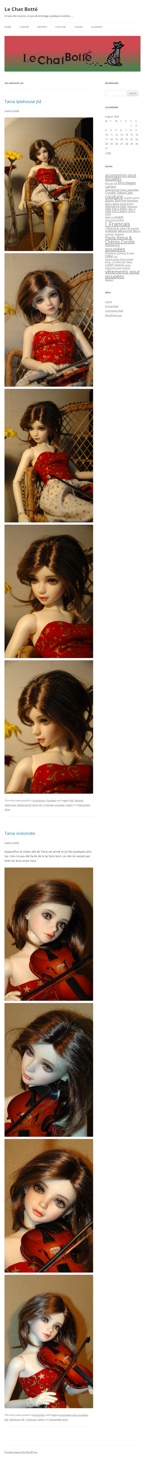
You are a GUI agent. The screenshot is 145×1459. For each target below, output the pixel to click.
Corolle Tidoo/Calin (119, 192)
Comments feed (114, 310)
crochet (128, 197)
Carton (24, 27)
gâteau (108, 203)
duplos (109, 200)
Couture (60, 27)
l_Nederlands (112, 228)
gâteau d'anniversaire (123, 203)
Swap (129, 262)
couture (114, 196)
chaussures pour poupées (122, 190)
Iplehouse (10, 805)
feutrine (120, 200)
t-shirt (109, 264)
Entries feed (111, 306)
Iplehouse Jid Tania (27, 805)
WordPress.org (113, 315)
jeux (107, 217)
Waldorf (109, 280)
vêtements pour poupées (122, 273)
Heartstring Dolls (115, 206)
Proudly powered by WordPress (21, 1452)
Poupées (42, 27)
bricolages (127, 182)
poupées (60, 805)
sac (115, 256)
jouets (118, 217)
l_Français (48, 805)
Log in (108, 301)
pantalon (119, 234)
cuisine (136, 197)
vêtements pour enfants (117, 268)
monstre (109, 234)
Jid (40, 805)
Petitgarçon (112, 245)
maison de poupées (129, 228)
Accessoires (38, 800)
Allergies (97, 27)
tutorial (119, 265)
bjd (71, 800)
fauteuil (79, 800)
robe (109, 255)
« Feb (108, 153)
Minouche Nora (129, 231)
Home (8, 27)
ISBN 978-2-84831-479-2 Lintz (120, 213)
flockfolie (132, 200)
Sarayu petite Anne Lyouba (119, 259)
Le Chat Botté (21, 9)
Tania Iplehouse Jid (23, 101)
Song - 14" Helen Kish (115, 262)
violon (69, 805)
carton (110, 186)
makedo (111, 231)
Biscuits (109, 183)
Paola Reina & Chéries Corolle (120, 239)
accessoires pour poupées (73, 1415)
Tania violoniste (20, 833)
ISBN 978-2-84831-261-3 (120, 209)
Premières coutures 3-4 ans (119, 253)
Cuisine (78, 27)
